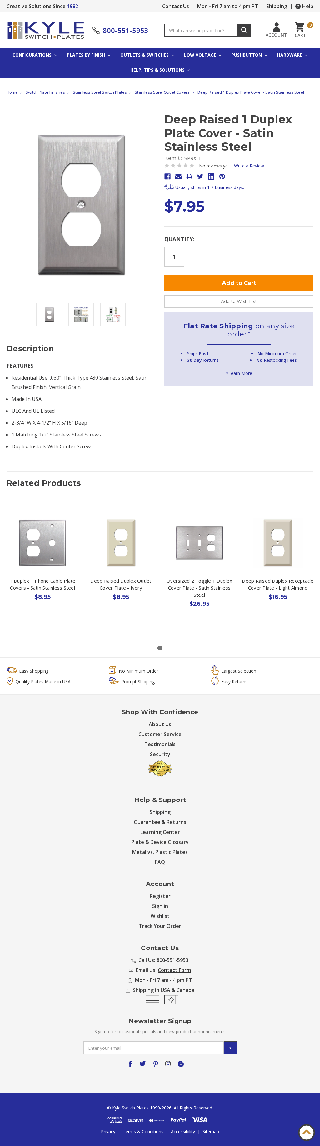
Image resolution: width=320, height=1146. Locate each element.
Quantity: (179, 239)
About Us (160, 724)
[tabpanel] (42, 568)
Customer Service (160, 734)
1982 (72, 6)
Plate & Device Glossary (160, 842)
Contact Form (174, 970)
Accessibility (183, 1131)
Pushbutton (247, 55)
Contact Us (175, 6)
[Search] (244, 30)
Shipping (276, 6)
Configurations (32, 55)
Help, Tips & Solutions (158, 70)
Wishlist (160, 916)
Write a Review (249, 166)
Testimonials (160, 744)
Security (160, 754)
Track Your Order (160, 926)
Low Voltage (201, 55)
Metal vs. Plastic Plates (160, 852)
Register (160, 896)
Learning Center (160, 832)
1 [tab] (160, 648)
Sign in (160, 906)
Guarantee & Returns (160, 822)
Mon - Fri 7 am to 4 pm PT (227, 6)
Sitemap (210, 1131)
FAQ (160, 862)
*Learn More (239, 373)
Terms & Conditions (143, 1131)
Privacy (108, 1131)
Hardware (290, 55)
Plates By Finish (86, 55)
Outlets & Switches (145, 55)
